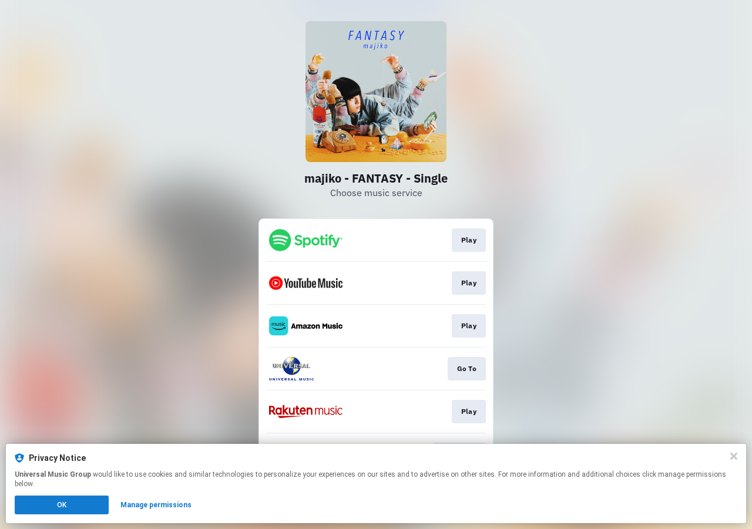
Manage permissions (156, 505)
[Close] (733, 456)
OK (61, 505)
